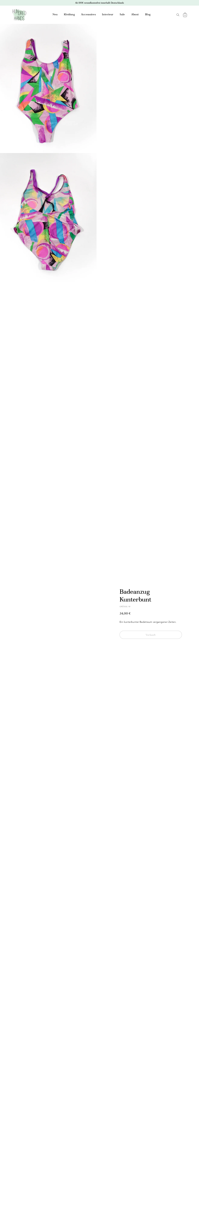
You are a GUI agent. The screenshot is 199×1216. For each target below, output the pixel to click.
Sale (122, 14)
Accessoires (88, 14)
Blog (148, 14)
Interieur (107, 14)
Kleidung (69, 14)
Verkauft (151, 635)
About (135, 14)
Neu (55, 14)
